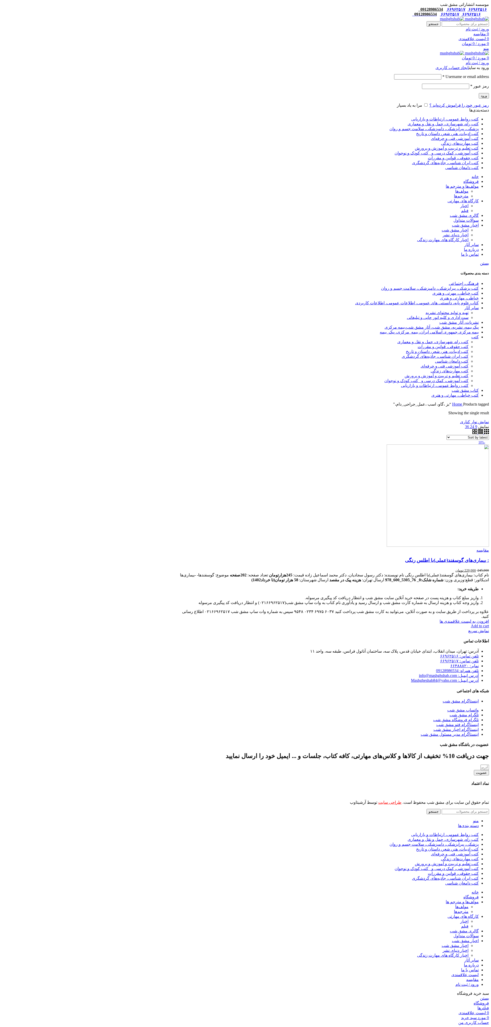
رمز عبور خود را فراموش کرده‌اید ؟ (459, 105)
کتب (475, 337)
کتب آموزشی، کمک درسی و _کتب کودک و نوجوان (426, 380)
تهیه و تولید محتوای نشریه (447, 312)
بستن (484, 263)
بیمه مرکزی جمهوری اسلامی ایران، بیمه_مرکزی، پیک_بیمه (429, 332)
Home (457, 404)
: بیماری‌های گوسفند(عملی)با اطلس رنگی (447, 560)
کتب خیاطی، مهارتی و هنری (455, 395)
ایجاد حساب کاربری (452, 67)
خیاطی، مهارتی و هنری (459, 298)
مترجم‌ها (461, 196)
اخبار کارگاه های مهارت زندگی (442, 240)
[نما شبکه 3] (486, 432)
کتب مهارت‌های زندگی (449, 371)
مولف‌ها (461, 191)
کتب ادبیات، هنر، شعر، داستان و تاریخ (437, 351)
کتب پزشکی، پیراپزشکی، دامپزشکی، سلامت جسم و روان (430, 288)
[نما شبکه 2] (474, 432)
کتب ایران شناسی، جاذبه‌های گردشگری (435, 356)
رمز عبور (479, 86)
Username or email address (465, 76)
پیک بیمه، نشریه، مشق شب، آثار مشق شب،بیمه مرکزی (432, 327)
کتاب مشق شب (465, 390)
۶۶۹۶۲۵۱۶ (477, 9)
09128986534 (430, 9)
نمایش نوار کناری (474, 422)
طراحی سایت (389, 802)
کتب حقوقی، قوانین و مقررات (443, 346)
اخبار (464, 206)
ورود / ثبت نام (467, 984)
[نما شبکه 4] (480, 432)
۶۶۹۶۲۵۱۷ (455, 9)
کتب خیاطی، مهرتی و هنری (455, 293)
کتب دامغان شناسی (451, 361)
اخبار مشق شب (455, 230)
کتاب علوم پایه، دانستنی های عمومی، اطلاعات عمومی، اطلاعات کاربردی (417, 303)
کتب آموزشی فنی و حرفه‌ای (444, 366)
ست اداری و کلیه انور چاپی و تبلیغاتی (437, 317)
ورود (484, 96)
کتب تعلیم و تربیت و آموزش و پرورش (436, 376)
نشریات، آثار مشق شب (459, 322)
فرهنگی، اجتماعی (464, 283)
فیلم (464, 210)
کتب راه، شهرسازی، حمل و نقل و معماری (432, 342)
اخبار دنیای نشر (455, 235)
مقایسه (472, 979)
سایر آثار (471, 308)
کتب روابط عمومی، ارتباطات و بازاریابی (434, 385)
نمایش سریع (478, 631)
